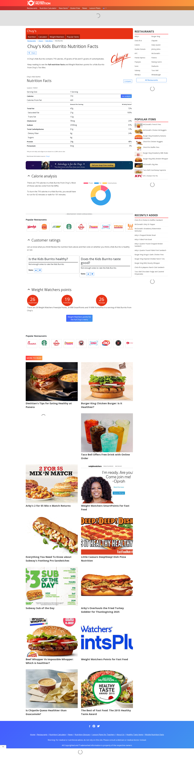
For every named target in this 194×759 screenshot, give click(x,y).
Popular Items (73, 37)
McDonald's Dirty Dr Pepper (145, 224)
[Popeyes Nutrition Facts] (118, 227)
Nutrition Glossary (82, 734)
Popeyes (138, 62)
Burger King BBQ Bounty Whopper (147, 263)
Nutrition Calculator (48, 8)
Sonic (137, 66)
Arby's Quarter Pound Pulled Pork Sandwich (150, 250)
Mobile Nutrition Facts (154, 734)
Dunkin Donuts (140, 49)
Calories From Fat (34, 100)
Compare (127, 81)
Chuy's (48, 156)
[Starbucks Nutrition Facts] (69, 227)
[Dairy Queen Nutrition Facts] (106, 343)
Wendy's (138, 75)
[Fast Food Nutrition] (39, 3)
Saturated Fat (33, 112)
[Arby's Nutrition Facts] (81, 227)
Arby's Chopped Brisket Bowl (145, 235)
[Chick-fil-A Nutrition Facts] (32, 343)
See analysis (126, 96)
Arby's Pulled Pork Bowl (143, 239)
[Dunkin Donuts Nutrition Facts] (93, 227)
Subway (137, 70)
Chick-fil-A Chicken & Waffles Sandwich (149, 220)
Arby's (137, 36)
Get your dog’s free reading (102, 165)
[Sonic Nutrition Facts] (106, 227)
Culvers (137, 45)
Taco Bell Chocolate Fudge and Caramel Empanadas (149, 273)
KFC (136, 53)
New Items (63, 8)
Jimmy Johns (155, 49)
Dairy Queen (156, 45)
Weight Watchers (57, 37)
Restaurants (32, 8)
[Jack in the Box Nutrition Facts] (130, 343)
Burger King (155, 36)
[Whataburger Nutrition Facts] (130, 227)
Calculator (43, 37)
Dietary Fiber (33, 133)
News (84, 8)
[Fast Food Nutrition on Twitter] (98, 726)
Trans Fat (32, 116)
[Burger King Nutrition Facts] (44, 227)
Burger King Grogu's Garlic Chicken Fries (149, 254)
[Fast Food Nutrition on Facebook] (89, 726)
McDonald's (155, 53)
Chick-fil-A (138, 41)
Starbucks (155, 66)
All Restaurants (151, 80)
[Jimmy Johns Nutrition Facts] (118, 343)
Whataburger (156, 75)
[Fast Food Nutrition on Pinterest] (93, 726)
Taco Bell (154, 70)
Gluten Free (75, 8)
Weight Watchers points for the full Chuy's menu (79, 318)
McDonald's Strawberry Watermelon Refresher (148, 229)
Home (32, 734)
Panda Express (140, 58)
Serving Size (32, 92)
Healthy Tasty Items (134, 734)
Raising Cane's (156, 62)
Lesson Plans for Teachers (103, 734)
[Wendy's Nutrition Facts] (32, 227)
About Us (120, 734)
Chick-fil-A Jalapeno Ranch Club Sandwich (149, 267)
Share (32, 53)
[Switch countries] (105, 8)
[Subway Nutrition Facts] (56, 227)
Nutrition (32, 37)
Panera (154, 58)
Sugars (31, 137)
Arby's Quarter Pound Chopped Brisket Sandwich (149, 245)
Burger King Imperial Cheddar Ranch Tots (150, 259)
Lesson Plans (94, 8)
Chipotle (154, 41)
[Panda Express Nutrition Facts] (81, 343)
